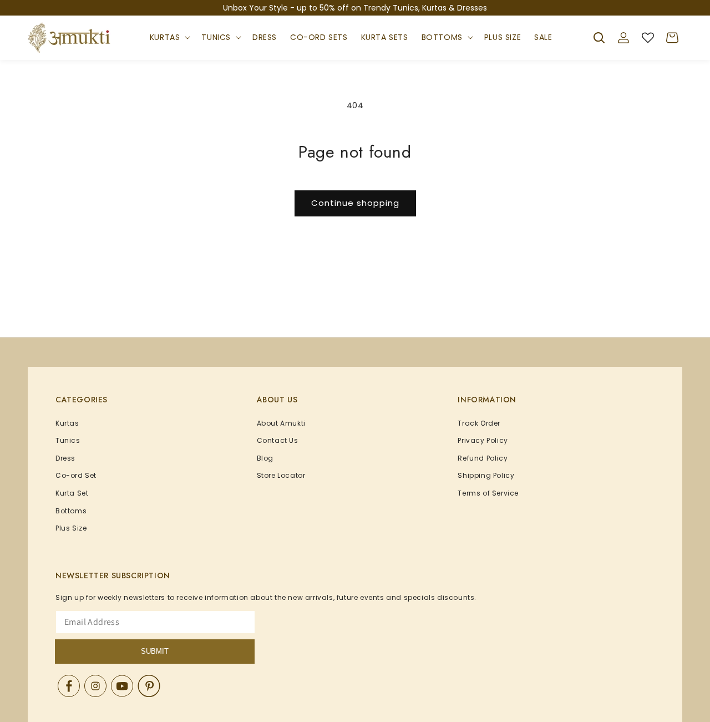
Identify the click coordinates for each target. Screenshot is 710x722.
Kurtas (165, 37)
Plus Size (71, 528)
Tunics (216, 37)
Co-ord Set (76, 475)
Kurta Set (71, 493)
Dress (65, 458)
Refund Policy (483, 458)
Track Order (479, 423)
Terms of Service (488, 493)
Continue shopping (355, 203)
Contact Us (277, 440)
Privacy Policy (483, 440)
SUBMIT (155, 651)
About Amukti (281, 423)
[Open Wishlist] (648, 38)
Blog (265, 458)
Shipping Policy (486, 475)
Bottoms (442, 37)
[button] (169, 38)
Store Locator (281, 475)
